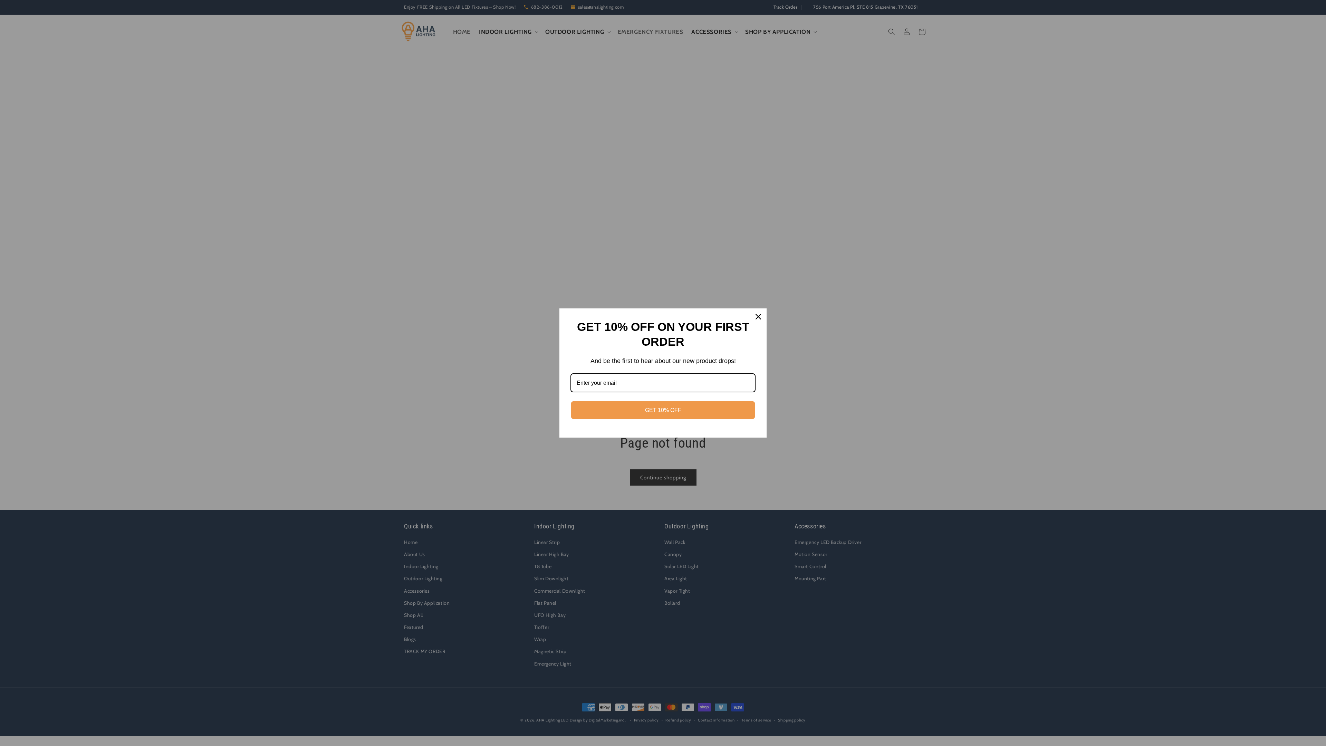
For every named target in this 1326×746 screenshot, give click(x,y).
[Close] (758, 316)
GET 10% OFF (663, 410)
